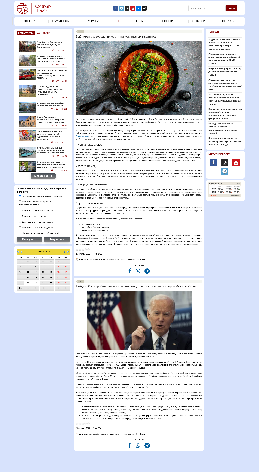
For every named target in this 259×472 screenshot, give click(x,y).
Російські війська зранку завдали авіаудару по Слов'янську (50, 44)
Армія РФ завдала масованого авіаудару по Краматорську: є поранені (51, 119)
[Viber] (138, 272)
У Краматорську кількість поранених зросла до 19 (50, 104)
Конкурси (198, 21)
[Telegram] (147, 272)
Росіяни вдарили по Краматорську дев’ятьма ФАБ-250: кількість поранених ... (50, 90)
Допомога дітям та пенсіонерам (37, 222)
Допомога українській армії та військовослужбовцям (35, 203)
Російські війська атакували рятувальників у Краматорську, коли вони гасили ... (52, 74)
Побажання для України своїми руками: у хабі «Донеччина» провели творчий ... (49, 135)
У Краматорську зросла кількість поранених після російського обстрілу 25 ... (51, 58)
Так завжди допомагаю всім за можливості (42, 196)
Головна (28, 21)
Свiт (118, 21)
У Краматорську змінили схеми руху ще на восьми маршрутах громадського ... (52, 150)
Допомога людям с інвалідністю (37, 227)
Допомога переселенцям (33, 216)
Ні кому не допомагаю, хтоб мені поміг (40, 233)
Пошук (231, 8)
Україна (93, 21)
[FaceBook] (130, 272)
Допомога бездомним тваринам (37, 210)
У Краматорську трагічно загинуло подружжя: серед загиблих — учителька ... (51, 164)
